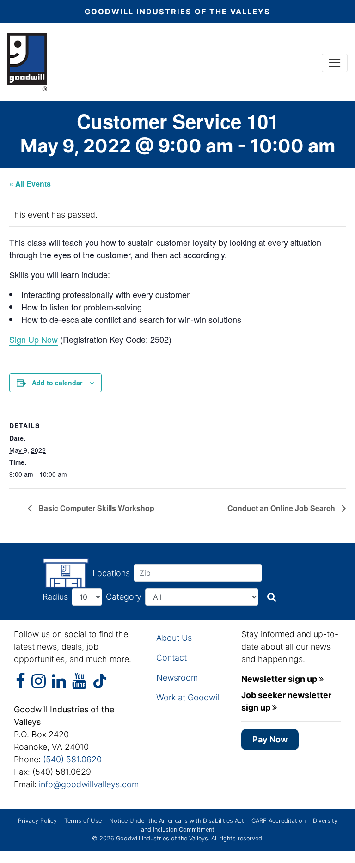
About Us (174, 638)
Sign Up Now (33, 339)
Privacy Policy (37, 820)
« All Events (30, 183)
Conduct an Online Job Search (282, 508)
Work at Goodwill (188, 697)
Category (123, 597)
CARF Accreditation (278, 820)
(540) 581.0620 (72, 759)
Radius (55, 597)
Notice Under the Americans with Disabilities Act (176, 820)
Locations (111, 573)
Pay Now (270, 739)
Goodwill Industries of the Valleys (161, 838)
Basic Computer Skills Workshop (95, 508)
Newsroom (177, 677)
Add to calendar (57, 382)
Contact (171, 657)
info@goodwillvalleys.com (89, 784)
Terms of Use (83, 820)
